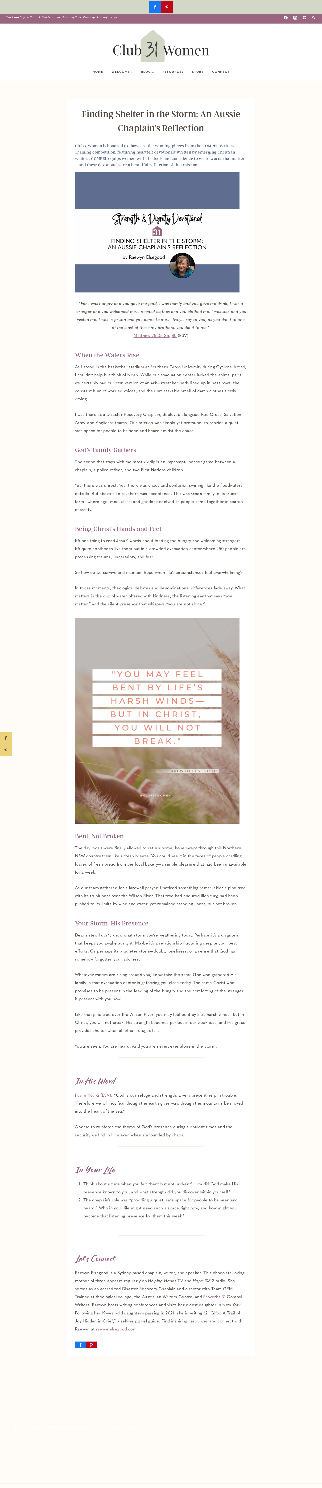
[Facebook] (285, 17)
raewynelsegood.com (116, 1329)
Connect (221, 72)
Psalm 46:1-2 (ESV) (93, 1096)
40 (174, 336)
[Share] (80, 1345)
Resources (173, 72)
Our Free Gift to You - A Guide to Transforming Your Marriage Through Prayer (62, 17)
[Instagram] (295, 17)
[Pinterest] (304, 17)
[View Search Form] (313, 17)
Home (98, 72)
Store (198, 72)
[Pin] (91, 1345)
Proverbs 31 (214, 1297)
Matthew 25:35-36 (151, 336)
